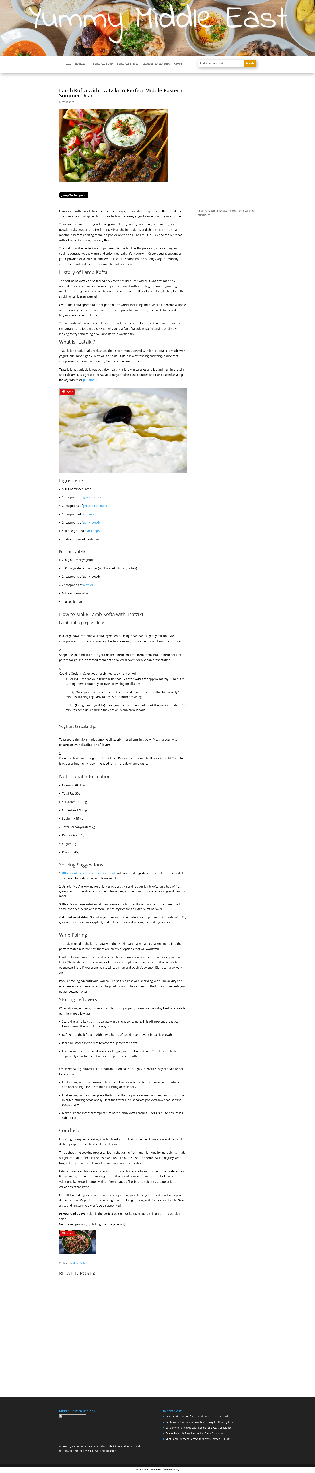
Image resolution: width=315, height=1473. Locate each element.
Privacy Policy (171, 1469)
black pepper (94, 531)
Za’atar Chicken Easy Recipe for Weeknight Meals (183, 1329)
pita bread (90, 380)
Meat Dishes (66, 102)
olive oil (88, 585)
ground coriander (95, 506)
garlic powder (92, 522)
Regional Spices (128, 64)
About (178, 64)
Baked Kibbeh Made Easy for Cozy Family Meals (128, 1327)
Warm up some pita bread (88, 873)
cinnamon (89, 514)
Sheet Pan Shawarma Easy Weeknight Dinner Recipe (233, 1331)
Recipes (80, 64)
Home (67, 64)
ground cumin (93, 497)
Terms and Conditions (148, 1469)
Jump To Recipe (72, 195)
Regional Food (103, 64)
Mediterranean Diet (156, 64)
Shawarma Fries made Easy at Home (78, 1327)
